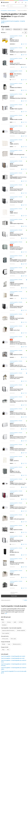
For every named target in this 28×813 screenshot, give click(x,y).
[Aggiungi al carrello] (26, 44)
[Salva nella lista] (24, 44)
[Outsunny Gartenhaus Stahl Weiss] (14, 97)
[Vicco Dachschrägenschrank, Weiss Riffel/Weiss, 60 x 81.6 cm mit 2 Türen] (14, 272)
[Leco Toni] (14, 75)
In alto (25, 600)
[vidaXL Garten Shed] (14, 329)
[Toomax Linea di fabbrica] (14, 87)
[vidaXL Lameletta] (14, 143)
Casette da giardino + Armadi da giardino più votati (12, 658)
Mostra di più (14, 596)
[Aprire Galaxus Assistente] (22, 2)
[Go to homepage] (5, 2)
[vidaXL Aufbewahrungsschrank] (14, 154)
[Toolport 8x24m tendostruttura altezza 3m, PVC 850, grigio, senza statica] (14, 342)
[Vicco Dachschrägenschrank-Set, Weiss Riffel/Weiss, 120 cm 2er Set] (14, 425)
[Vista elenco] (25, 33)
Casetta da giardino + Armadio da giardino (16, 36)
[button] (26, 36)
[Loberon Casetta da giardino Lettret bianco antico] (14, 284)
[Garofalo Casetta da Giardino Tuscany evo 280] (14, 318)
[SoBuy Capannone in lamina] (14, 354)
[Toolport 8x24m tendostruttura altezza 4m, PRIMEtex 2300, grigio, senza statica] (14, 413)
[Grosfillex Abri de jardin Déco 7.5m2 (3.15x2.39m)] (14, 401)
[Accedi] (19, 2)
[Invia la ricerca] (8, 5)
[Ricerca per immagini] (25, 6)
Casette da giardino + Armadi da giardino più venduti (13, 656)
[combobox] (2, 29)
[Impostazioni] (15, 2)
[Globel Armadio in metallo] (14, 119)
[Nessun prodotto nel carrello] (26, 2)
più (6, 613)
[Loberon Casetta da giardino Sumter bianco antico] (14, 377)
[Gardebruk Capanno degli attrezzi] (14, 51)
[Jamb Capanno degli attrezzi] (14, 223)
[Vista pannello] (22, 33)
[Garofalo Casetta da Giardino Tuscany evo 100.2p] (14, 563)
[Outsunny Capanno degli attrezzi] (14, 63)
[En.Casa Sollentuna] (14, 551)
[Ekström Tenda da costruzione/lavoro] (14, 40)
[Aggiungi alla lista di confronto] (22, 44)
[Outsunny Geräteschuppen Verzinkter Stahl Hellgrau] (14, 247)
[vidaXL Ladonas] (14, 585)
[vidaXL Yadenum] (14, 212)
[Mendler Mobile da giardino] (14, 108)
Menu (4, 5)
